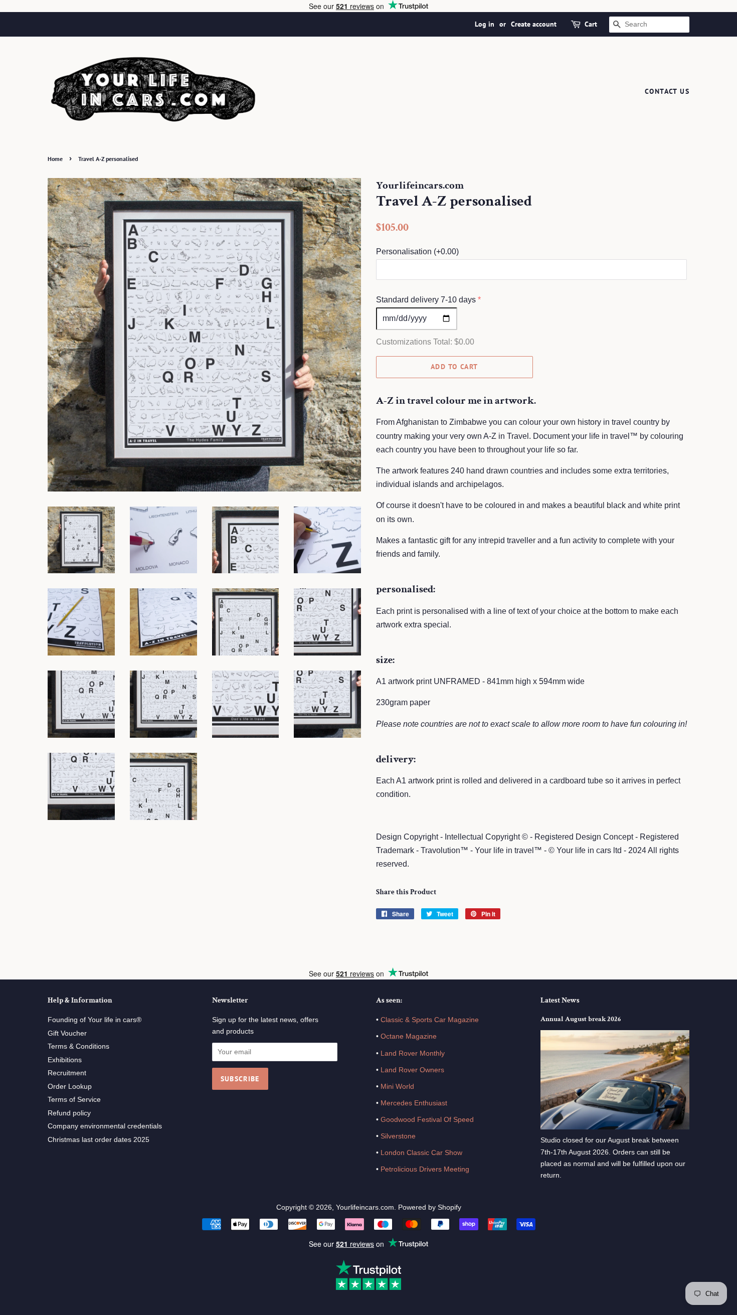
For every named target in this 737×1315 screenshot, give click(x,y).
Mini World (397, 1086)
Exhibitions (65, 1060)
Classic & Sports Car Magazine (430, 1020)
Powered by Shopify (429, 1207)
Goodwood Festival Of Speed (427, 1119)
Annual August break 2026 (580, 1019)
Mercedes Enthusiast (413, 1103)
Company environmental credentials (105, 1126)
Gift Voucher (67, 1033)
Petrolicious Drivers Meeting (425, 1169)
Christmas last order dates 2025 (98, 1139)
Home (55, 158)
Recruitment (67, 1073)
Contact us (667, 91)
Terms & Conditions (78, 1046)
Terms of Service (74, 1099)
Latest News (560, 1000)
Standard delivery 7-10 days (426, 299)
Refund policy (69, 1113)
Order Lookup (70, 1086)
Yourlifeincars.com (365, 1207)
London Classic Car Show (421, 1153)
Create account (534, 24)
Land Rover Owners (412, 1070)
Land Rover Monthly (413, 1053)
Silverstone (398, 1136)
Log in (484, 24)
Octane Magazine (409, 1036)
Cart (591, 24)
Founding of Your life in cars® (94, 1020)
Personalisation (417, 251)
